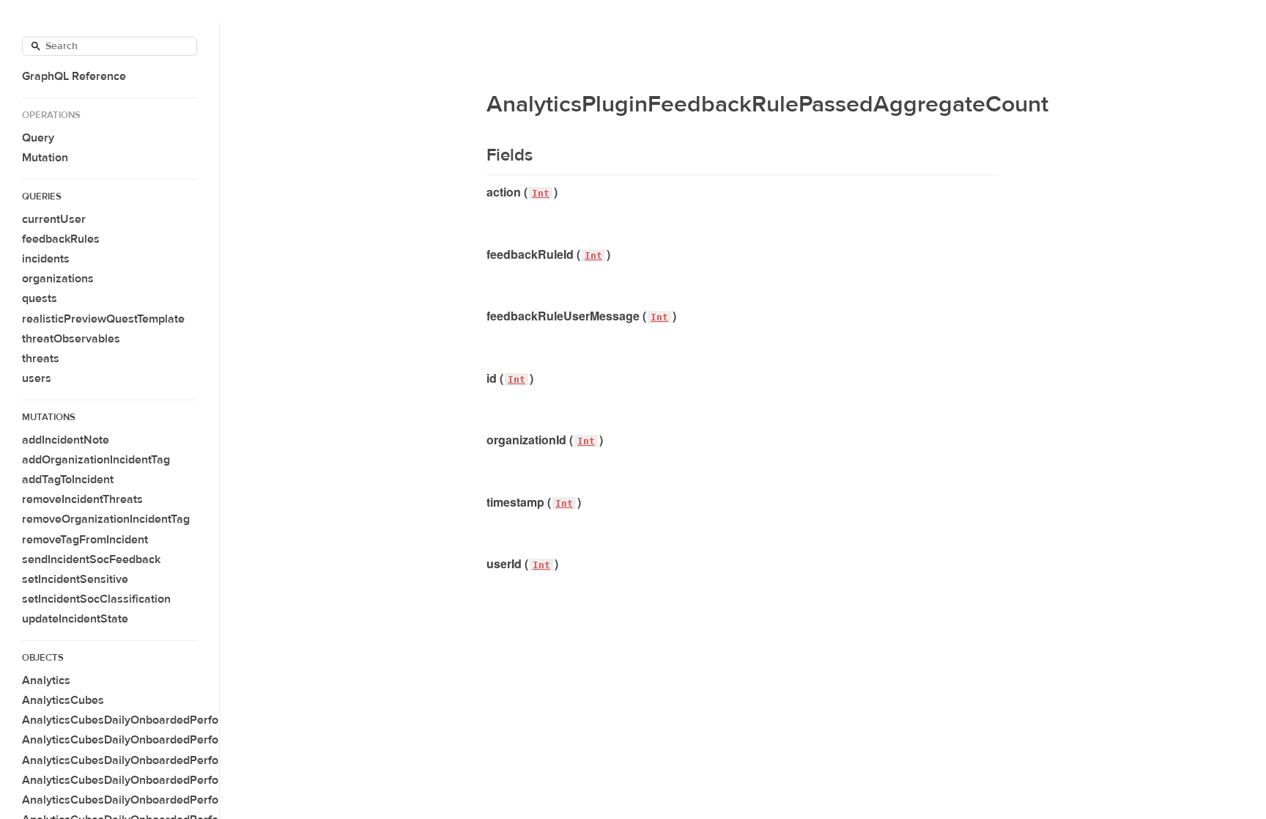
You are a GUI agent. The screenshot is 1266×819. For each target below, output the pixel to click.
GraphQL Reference (74, 76)
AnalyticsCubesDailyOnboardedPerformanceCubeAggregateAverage (204, 760)
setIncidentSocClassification (96, 599)
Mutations (48, 417)
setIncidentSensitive (75, 579)
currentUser (54, 219)
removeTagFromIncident (85, 539)
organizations (58, 278)
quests (39, 298)
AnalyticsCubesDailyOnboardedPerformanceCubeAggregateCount (197, 800)
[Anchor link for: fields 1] (477, 155)
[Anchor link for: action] (481, 192)
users (36, 378)
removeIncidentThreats (82, 499)
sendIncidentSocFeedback (91, 559)
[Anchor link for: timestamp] (481, 502)
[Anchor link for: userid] (481, 564)
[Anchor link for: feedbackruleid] (481, 254)
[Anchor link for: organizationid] (481, 440)
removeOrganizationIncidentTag (106, 519)
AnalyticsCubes (63, 700)
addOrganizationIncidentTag (96, 459)
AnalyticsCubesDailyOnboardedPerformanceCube (154, 720)
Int (540, 193)
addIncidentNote (65, 440)
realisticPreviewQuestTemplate (103, 319)
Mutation (45, 157)
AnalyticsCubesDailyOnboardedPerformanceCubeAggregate (181, 739)
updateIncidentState (75, 619)
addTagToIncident (68, 479)
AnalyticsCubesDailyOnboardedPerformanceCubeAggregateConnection (211, 780)
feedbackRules (61, 239)
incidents (46, 258)
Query (38, 138)
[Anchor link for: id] (481, 378)
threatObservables (71, 338)
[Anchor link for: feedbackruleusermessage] (481, 316)
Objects (43, 658)
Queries (42, 196)
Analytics (46, 680)
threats (40, 358)
